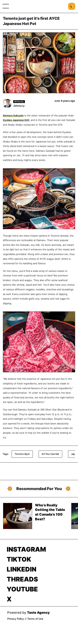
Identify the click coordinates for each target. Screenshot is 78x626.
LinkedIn (21, 569)
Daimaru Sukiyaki (13, 115)
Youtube (22, 589)
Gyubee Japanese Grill (16, 120)
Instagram (26, 549)
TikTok (19, 559)
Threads (22, 579)
